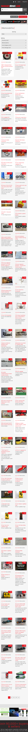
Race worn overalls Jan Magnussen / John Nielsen (6, 402)
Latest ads (14, 16)
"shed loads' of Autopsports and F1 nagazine (5, 452)
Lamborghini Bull (5, 504)
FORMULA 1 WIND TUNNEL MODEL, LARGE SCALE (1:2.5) (20, 425)
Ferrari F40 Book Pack (20, 65)
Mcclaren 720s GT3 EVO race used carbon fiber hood (6, 187)
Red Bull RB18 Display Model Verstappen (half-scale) (20, 632)
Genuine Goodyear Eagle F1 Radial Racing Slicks (20, 238)
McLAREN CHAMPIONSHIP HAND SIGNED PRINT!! (6, 374)
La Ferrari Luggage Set (20, 450)
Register (25, 1)
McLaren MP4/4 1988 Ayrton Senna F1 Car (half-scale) (20, 605)
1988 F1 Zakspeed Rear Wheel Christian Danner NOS (7, 66)
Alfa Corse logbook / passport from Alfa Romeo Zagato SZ (5, 264)
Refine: (3, 38)
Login (19, 1)
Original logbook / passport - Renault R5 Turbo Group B (20, 266)
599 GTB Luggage (19, 371)
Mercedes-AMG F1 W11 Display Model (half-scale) (20, 659)
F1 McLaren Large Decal (20, 117)
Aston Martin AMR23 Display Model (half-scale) (6, 632)
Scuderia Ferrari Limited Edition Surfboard (19, 480)
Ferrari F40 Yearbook (6, 315)
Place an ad (23, 16)
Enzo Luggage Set (5, 117)
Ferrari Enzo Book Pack (6, 93)
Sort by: (14, 31)
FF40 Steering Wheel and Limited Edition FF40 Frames (20, 317)
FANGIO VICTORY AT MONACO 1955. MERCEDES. (5, 345)
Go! (25, 9)
